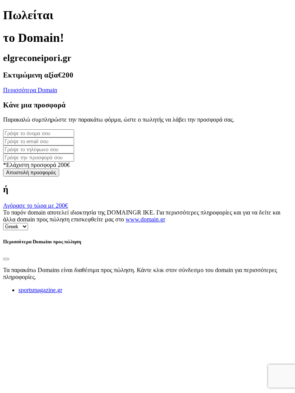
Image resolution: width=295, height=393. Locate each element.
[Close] (6, 259)
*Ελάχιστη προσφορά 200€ (36, 165)
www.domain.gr (145, 219)
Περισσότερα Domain (30, 90)
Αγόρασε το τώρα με (35, 205)
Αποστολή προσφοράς (31, 172)
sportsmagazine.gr (40, 290)
